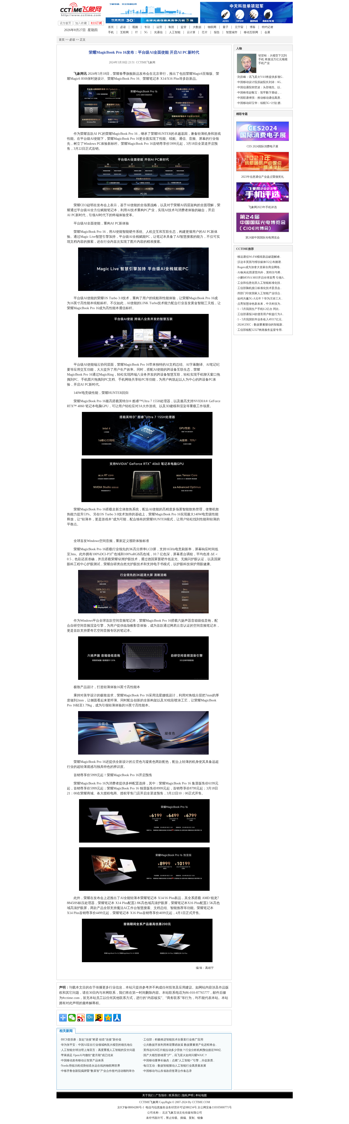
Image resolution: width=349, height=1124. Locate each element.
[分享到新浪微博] (81, 1017)
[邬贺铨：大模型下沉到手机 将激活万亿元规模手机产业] (246, 72)
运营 (159, 27)
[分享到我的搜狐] (99, 1017)
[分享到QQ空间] (108, 1017)
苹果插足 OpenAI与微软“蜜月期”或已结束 (87, 1055)
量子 (225, 27)
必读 (123, 27)
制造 (171, 27)
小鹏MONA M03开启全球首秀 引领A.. (261, 277)
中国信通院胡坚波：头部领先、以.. (259, 87)
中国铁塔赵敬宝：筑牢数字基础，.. (259, 92)
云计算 (191, 32)
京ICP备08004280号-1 (130, 1107)
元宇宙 (239, 27)
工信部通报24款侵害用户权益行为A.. (260, 314)
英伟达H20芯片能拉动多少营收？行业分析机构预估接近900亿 (182, 1050)
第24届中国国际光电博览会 (262, 237)
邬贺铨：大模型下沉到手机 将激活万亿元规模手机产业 (273, 59)
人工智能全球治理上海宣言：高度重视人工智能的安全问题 (98, 1050)
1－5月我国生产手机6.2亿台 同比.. (258, 309)
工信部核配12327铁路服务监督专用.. (260, 329)
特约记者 (267, 27)
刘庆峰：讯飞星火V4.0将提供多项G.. (260, 77)
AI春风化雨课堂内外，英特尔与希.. (259, 272)
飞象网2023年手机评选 (262, 207)
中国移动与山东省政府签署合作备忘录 (167, 1071)
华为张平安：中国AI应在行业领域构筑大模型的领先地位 (96, 1044)
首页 (111, 27)
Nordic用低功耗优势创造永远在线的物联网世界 (90, 1065)
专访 (147, 27)
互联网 (124, 32)
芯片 (205, 32)
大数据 (197, 27)
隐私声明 (187, 1095)
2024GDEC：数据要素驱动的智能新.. (260, 324)
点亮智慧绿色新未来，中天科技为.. (259, 303)
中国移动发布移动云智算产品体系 (82, 1060)
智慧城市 (231, 32)
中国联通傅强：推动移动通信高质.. (259, 97)
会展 (267, 32)
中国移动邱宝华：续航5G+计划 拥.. (259, 103)
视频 (135, 27)
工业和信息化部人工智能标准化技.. (259, 282)
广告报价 (161, 1095)
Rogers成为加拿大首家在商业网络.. (259, 267)
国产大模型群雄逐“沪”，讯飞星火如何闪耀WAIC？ (175, 1055)
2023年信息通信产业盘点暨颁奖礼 (262, 176)
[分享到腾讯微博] (90, 1017)
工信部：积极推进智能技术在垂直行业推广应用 (173, 1039)
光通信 (158, 32)
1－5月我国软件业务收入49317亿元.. (260, 319)
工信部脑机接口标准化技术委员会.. (259, 288)
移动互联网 (251, 32)
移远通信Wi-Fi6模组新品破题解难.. (259, 256)
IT (136, 32)
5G (146, 32)
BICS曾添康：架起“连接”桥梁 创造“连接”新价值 (91, 1039)
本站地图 (201, 1095)
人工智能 (174, 32)
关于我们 (148, 1095)
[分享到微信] (72, 1017)
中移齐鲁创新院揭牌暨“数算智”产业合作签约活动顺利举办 (98, 1071)
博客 (252, 27)
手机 (111, 32)
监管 (183, 27)
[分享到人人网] (117, 1017)
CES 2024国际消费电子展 (262, 146)
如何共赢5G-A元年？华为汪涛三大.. (260, 298)
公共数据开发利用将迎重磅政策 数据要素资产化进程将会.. (180, 1044)
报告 (217, 32)
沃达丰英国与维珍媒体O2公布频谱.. (259, 262)
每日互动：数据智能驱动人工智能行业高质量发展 (174, 1065)
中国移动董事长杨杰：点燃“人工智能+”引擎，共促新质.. (178, 1060)
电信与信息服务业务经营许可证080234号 (172, 1107)
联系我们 (174, 1095)
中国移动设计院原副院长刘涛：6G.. (259, 82)
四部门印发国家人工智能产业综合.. (259, 293)
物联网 (212, 27)
